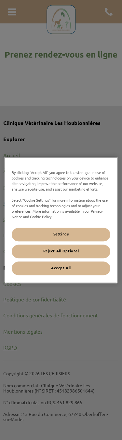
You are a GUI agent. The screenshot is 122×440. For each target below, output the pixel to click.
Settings (61, 234)
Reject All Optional (61, 251)
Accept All (61, 268)
